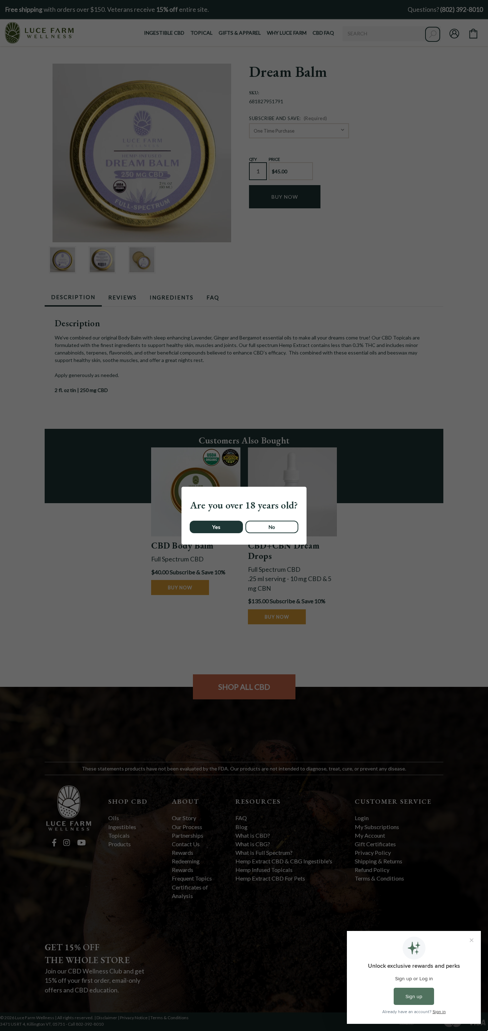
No (272, 527)
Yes (216, 527)
